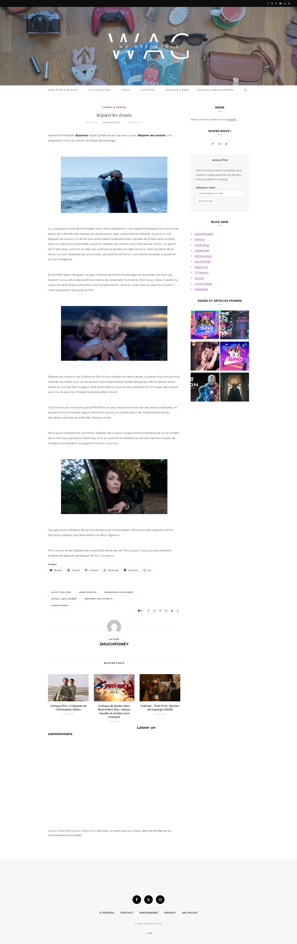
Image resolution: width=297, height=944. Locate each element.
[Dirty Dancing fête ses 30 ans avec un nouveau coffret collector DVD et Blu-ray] (205, 357)
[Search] (245, 90)
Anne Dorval (88, 592)
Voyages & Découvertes (215, 90)
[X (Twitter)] (148, 899)
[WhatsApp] (31, 188)
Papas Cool (201, 266)
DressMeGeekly (204, 233)
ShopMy (231, 119)
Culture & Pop (100, 90)
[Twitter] (31, 153)
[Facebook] (31, 144)
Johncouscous (203, 255)
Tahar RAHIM (60, 605)
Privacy (170, 912)
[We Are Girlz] (148, 46)
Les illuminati (203, 261)
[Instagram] (160, 899)
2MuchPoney (112, 122)
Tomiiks (199, 278)
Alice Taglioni (61, 592)
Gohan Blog (202, 244)
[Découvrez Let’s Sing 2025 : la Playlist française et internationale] (234, 357)
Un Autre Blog (203, 283)
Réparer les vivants (99, 599)
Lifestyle (147, 90)
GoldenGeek (202, 250)
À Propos (107, 912)
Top (149, 933)
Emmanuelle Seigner (119, 592)
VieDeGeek (201, 289)
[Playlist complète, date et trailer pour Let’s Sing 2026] (205, 325)
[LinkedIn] (31, 179)
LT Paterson (202, 272)
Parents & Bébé (177, 90)
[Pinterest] (31, 161)
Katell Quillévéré (64, 599)
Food (126, 90)
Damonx (200, 239)
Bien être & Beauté (63, 90)
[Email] (31, 170)
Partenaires (148, 912)
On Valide (189, 912)
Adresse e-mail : (206, 187)
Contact (126, 912)
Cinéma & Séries (114, 107)
